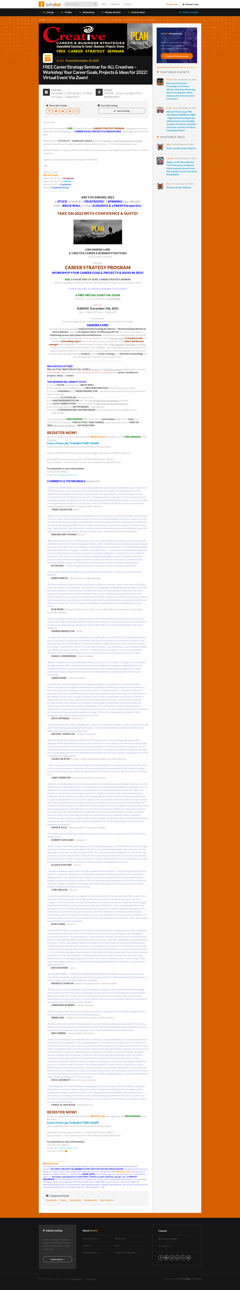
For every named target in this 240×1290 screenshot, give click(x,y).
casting (169, 158)
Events (63, 1200)
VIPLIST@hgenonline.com (65, 474)
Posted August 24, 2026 (183, 184)
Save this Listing (109, 105)
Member (185, 1279)
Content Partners (89, 1252)
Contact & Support (169, 1239)
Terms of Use (90, 1279)
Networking (88, 12)
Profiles (68, 12)
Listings (50, 12)
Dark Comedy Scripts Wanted (181, 148)
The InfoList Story (90, 1238)
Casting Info (51, 1200)
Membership (172, 4)
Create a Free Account (176, 56)
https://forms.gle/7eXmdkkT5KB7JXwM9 (73, 443)
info (53, 4)
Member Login (191, 4)
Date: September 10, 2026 (184, 108)
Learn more (57, 1259)
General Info (75, 1200)
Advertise (115, 4)
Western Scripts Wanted (178, 187)
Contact (127, 4)
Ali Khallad (197, 1279)
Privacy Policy (76, 1279)
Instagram (68, 178)
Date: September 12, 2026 (184, 79)
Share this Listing (58, 105)
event (60, 60)
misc (168, 144)
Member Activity (113, 12)
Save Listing (123, 110)
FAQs (117, 1246)
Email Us (165, 1246)
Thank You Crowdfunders (125, 1252)
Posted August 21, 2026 (183, 144)
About (103, 4)
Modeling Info (90, 1200)
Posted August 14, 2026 (185, 158)
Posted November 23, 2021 (82, 60)
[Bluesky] (188, 1257)
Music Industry (107, 1200)
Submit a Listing (190, 12)
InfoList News (138, 12)
